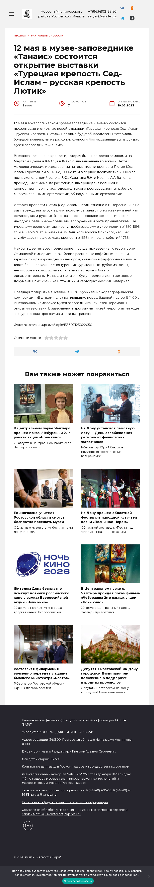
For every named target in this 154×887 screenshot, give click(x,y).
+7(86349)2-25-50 (102, 11)
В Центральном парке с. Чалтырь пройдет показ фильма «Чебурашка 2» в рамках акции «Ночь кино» (110, 595)
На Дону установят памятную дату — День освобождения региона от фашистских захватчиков (108, 435)
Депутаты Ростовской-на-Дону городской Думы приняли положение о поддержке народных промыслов (109, 675)
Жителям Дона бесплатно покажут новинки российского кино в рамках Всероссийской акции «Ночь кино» (41, 595)
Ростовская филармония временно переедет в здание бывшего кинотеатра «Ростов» (42, 673)
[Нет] (149, 876)
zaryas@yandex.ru (102, 16)
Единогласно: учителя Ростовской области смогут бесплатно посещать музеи (39, 517)
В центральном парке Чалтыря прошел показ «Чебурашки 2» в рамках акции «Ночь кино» (42, 432)
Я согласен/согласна (78, 881)
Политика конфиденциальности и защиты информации (65, 802)
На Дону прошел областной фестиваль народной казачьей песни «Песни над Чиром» (109, 517)
